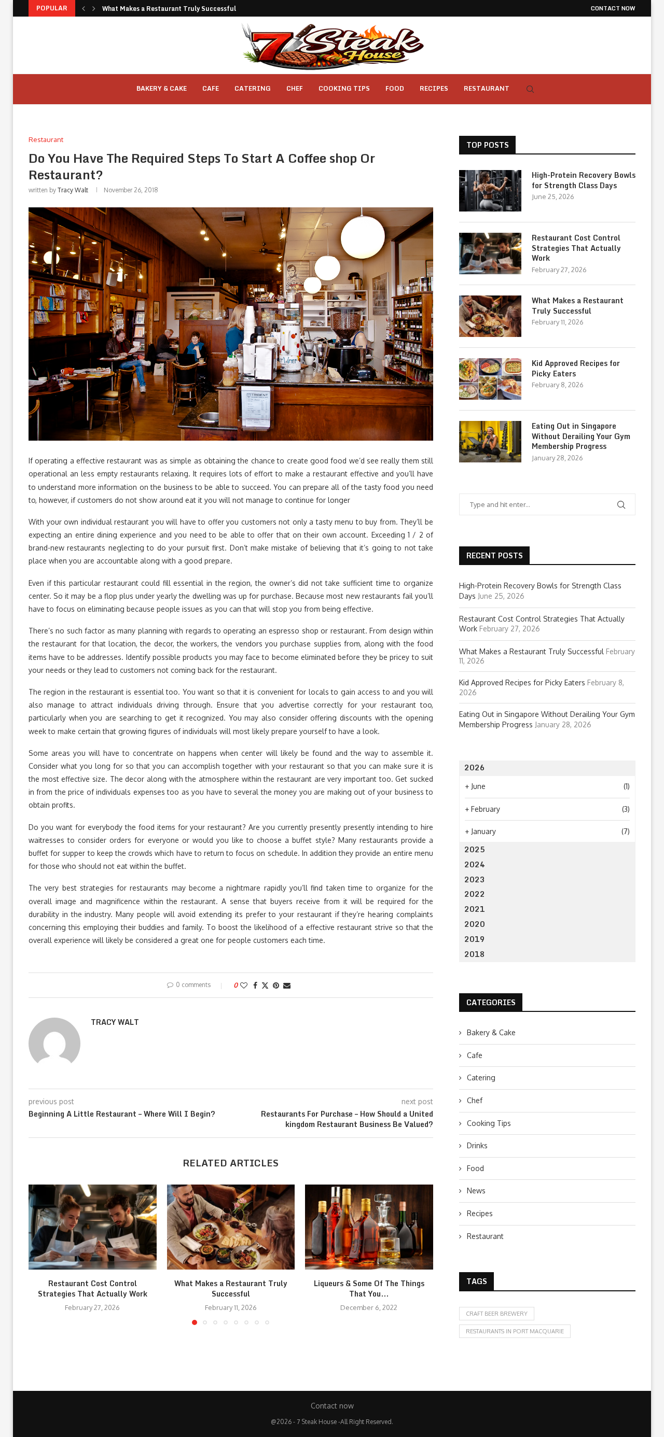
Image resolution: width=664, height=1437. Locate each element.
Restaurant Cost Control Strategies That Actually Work (92, 1288)
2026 (474, 767)
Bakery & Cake (161, 88)
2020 (474, 924)
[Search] (530, 89)
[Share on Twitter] (265, 985)
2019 (474, 939)
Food (394, 88)
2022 (474, 894)
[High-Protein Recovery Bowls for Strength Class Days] (490, 191)
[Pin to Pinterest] (276, 985)
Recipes (434, 88)
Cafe (210, 88)
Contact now (613, 8)
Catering (252, 88)
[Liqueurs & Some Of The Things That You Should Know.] (369, 1227)
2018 (474, 954)
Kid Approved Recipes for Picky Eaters (576, 368)
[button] (83, 8)
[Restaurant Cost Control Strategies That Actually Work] (93, 1227)
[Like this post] (243, 985)
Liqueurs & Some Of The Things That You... (369, 1288)
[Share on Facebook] (255, 985)
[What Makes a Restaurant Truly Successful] (231, 1227)
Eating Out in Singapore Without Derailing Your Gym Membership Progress (581, 436)
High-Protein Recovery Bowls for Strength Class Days (583, 180)
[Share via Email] (286, 985)
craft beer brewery (497, 1313)
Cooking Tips (344, 88)
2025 (474, 849)
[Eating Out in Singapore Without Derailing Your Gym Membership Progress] (490, 441)
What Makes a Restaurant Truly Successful (169, 8)
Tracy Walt (73, 190)
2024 (474, 864)
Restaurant (486, 88)
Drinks (477, 1145)
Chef (294, 88)
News (476, 1190)
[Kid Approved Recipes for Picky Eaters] (490, 379)
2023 (474, 879)
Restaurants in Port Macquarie (515, 1331)
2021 (474, 909)
